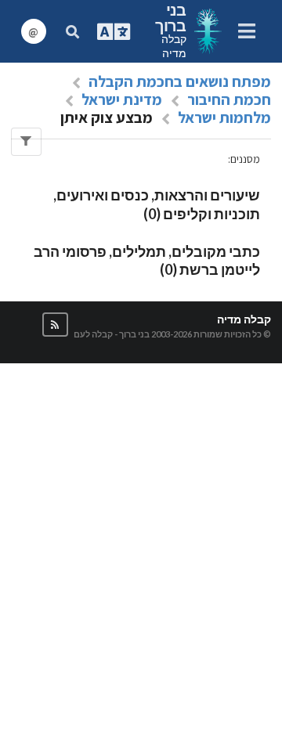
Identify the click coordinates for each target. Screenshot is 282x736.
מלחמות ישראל (224, 117)
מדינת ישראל (121, 99)
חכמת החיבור (229, 99)
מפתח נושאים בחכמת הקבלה (180, 81)
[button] (55, 324)
